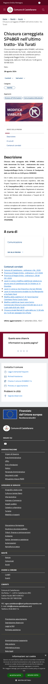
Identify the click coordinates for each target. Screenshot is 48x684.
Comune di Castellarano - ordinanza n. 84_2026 (22, 270)
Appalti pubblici (11, 504)
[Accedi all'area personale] (39, 2)
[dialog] (24, 668)
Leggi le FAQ (10, 626)
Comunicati (9, 561)
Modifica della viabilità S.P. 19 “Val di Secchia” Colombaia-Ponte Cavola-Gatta (21, 298)
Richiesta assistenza (13, 629)
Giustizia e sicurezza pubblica (16, 529)
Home (5, 19)
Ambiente (9, 536)
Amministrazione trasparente (16, 640)
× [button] (45, 655)
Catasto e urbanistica (13, 507)
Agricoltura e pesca (12, 546)
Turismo (8, 511)
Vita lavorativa (10, 496)
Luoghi (7, 574)
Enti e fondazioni (11, 464)
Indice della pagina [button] (14, 129)
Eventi (7, 578)
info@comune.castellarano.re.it (19, 606)
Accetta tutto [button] (15, 675)
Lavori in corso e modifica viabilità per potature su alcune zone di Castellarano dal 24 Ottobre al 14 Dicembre (23, 283)
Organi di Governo (12, 454)
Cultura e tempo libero (13, 493)
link (24, 671)
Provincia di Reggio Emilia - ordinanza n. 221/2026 (23, 273)
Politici (7, 468)
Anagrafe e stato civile (13, 489)
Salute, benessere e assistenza (16, 539)
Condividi (8, 78)
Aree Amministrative (13, 457)
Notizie (7, 557)
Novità (12, 19)
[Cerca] (43, 9)
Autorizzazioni (10, 543)
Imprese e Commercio (13, 500)
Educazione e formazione (14, 525)
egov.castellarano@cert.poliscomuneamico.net (23, 603)
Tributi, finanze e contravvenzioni (17, 532)
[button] (24, 680)
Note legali (9, 651)
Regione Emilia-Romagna (13, 2)
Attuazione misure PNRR (14, 479)
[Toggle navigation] (4, 9)
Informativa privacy (12, 647)
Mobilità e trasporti (12, 514)
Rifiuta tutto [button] (33, 675)
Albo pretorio (10, 644)
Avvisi (20, 19)
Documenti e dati (11, 475)
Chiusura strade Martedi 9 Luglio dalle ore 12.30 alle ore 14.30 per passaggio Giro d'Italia (24, 311)
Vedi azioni (19, 78)
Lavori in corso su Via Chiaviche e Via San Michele (23, 288)
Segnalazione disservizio (14, 622)
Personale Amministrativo (15, 471)
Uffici (7, 461)
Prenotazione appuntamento (16, 619)
